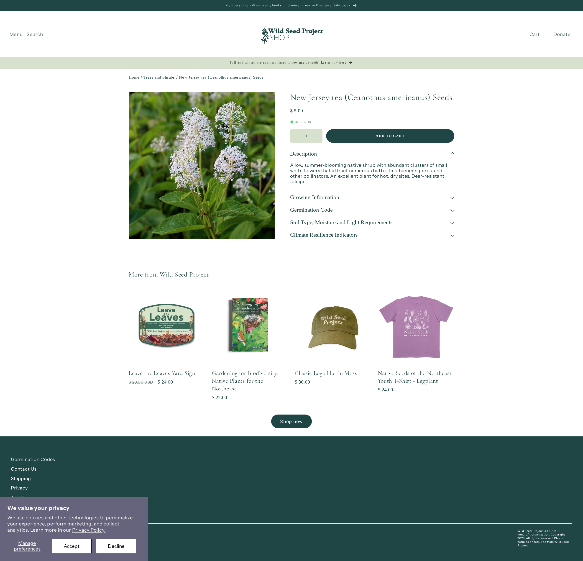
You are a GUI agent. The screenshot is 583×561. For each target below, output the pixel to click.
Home (134, 77)
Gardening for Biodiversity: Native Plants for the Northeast (245, 380)
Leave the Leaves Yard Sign (162, 373)
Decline (116, 546)
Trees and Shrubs (159, 77)
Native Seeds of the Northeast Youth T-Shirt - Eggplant (415, 376)
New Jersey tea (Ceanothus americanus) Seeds (221, 77)
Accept (71, 546)
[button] (16, 34)
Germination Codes (33, 459)
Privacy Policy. (89, 530)
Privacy (19, 488)
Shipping (21, 478)
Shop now (291, 421)
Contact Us (23, 469)
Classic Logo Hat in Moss (326, 373)
